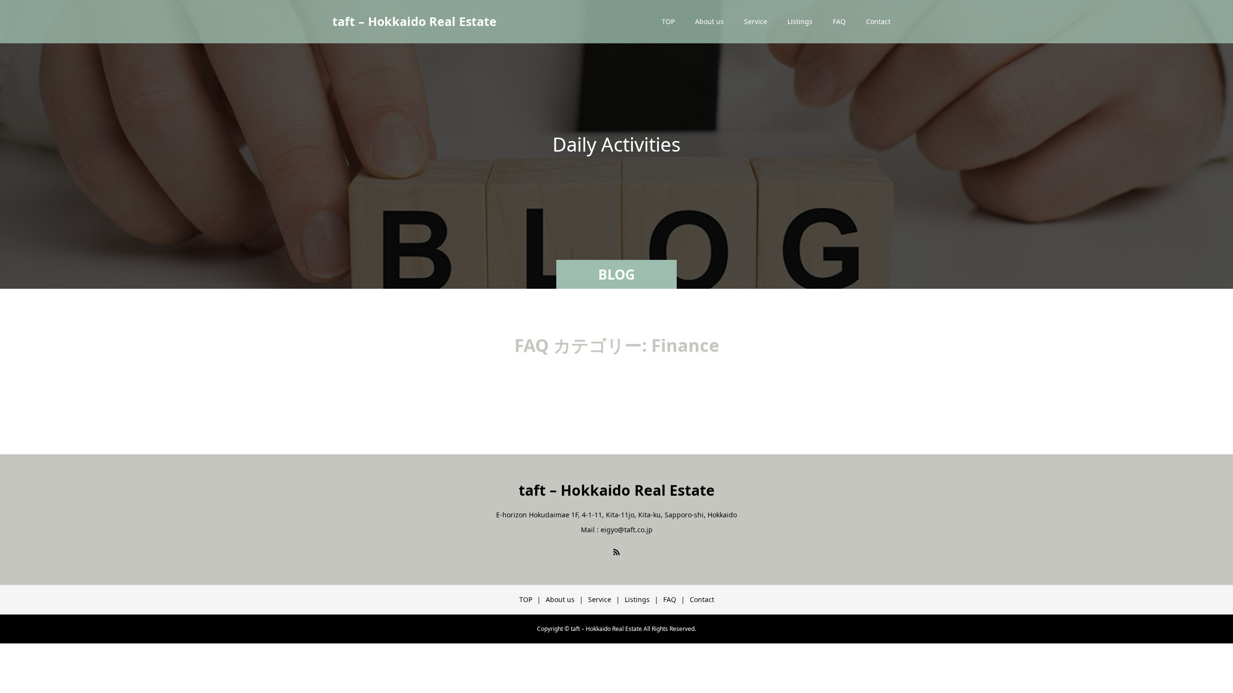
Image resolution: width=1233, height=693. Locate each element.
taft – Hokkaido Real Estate (414, 21)
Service (755, 21)
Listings (800, 21)
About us (709, 21)
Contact (878, 21)
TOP (668, 21)
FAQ (839, 21)
